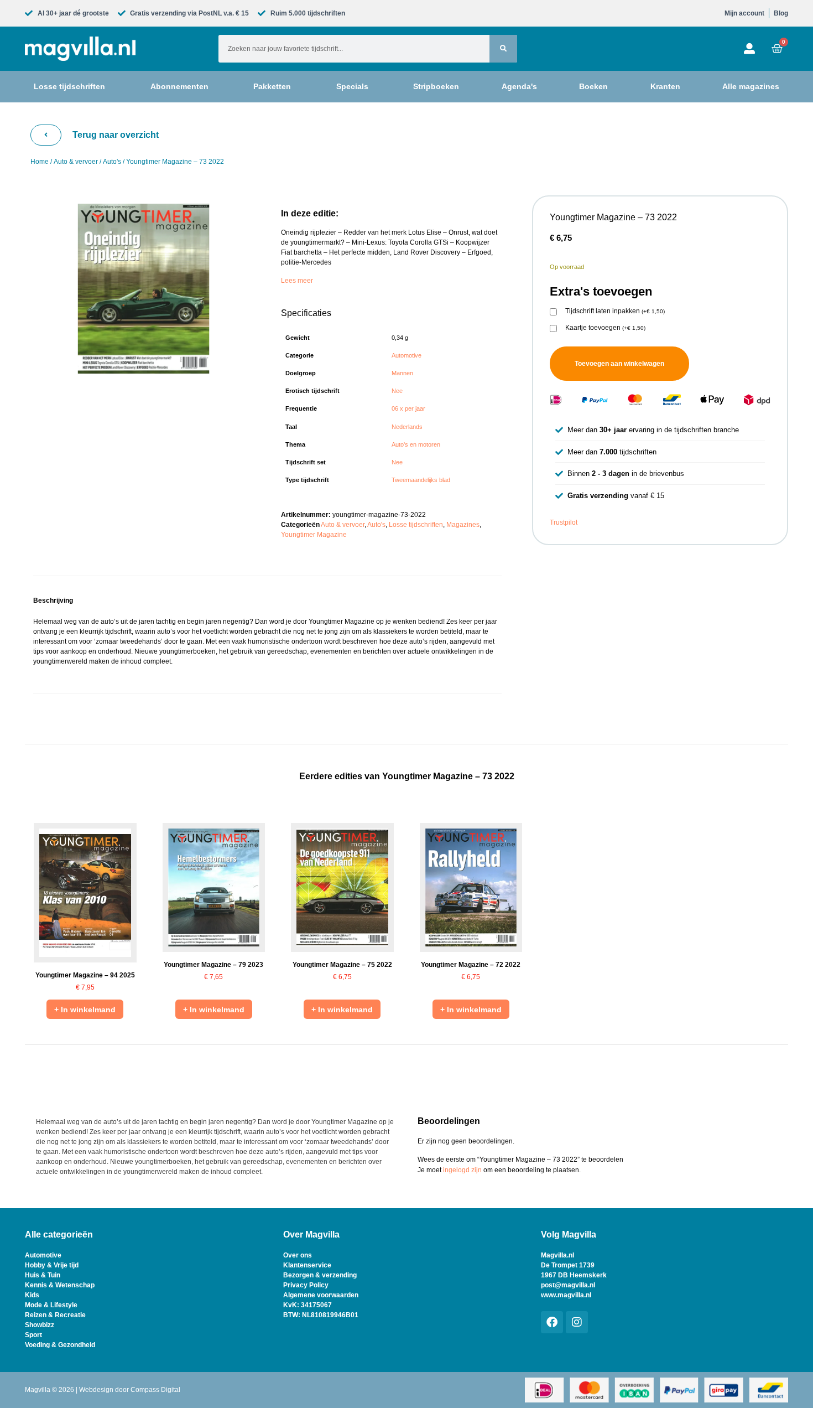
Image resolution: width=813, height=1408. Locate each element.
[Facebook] (552, 1322)
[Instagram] (577, 1322)
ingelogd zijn (462, 1170)
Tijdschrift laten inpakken (615, 311)
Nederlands (407, 426)
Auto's (112, 161)
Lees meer (297, 280)
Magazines (463, 525)
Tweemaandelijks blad (421, 480)
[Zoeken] (503, 49)
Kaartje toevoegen (605, 328)
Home (39, 161)
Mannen (402, 373)
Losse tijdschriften (416, 525)
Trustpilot (563, 522)
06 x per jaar (408, 408)
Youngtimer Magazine (314, 535)
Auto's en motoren (416, 444)
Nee (397, 390)
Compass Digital (155, 1390)
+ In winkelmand (85, 1009)
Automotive (406, 355)
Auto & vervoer (76, 161)
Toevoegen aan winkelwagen (619, 363)
